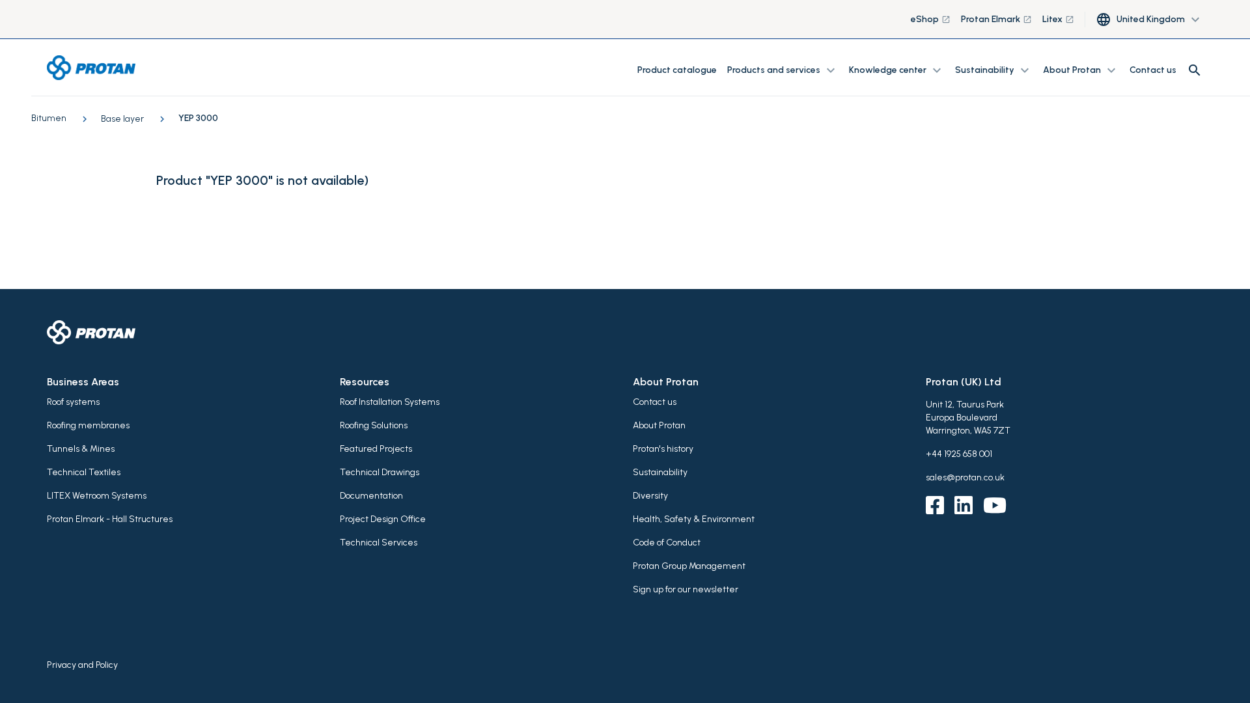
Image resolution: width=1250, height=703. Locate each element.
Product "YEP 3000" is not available (260, 180)
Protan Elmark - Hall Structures (110, 519)
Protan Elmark (996, 19)
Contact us (1153, 70)
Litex (1058, 19)
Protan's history (663, 448)
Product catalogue (677, 70)
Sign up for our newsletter (685, 589)
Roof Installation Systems (389, 401)
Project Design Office (383, 519)
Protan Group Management (689, 566)
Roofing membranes (88, 425)
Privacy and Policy (82, 664)
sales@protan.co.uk (965, 477)
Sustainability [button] (994, 70)
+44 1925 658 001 (959, 454)
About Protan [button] (1081, 70)
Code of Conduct (667, 542)
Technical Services (378, 542)
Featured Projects (376, 448)
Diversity (650, 495)
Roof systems (73, 401)
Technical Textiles (83, 472)
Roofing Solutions (374, 425)
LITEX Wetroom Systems (96, 495)
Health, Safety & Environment (694, 519)
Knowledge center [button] (897, 70)
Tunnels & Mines (81, 448)
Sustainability (660, 472)
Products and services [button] (783, 70)
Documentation (371, 495)
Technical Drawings (379, 472)
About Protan (659, 425)
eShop (931, 19)
